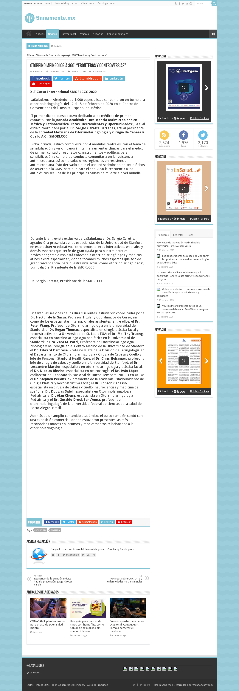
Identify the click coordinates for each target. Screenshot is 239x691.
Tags (190, 235)
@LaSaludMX (35, 666)
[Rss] (176, 3)
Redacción (38, 71)
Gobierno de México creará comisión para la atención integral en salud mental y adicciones (183, 292)
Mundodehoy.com (64, 3)
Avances (84, 34)
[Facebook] (180, 3)
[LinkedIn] (186, 3)
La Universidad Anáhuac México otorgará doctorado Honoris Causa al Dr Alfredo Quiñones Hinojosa (183, 276)
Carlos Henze (34, 685)
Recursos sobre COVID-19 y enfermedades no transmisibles (124, 579)
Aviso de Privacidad (97, 685)
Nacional (53, 34)
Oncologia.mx (104, 3)
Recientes (178, 235)
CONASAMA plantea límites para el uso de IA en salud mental (47, 625)
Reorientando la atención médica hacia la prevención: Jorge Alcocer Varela (53, 580)
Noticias (40, 34)
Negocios (98, 34)
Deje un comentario (96, 71)
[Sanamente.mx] (50, 17)
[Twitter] (183, 3)
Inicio (29, 33)
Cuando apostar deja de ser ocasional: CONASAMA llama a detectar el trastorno (127, 626)
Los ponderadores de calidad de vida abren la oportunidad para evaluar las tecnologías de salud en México (183, 259)
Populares (163, 235)
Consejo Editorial (116, 34)
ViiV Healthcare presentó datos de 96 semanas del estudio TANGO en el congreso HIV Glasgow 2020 (183, 309)
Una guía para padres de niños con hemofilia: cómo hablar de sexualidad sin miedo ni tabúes (87, 626)
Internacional (69, 34)
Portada (55, 530)
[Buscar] (214, 3)
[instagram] (190, 3)
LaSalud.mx (86, 3)
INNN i (54, 46)
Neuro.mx (40, 530)
